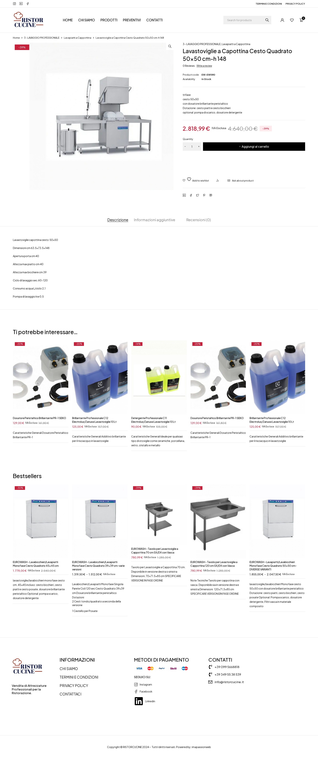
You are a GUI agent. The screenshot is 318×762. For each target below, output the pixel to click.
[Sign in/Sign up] (282, 20)
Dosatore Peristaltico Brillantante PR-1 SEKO (39, 418)
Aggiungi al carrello (255, 146)
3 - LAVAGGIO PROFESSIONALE (41, 37)
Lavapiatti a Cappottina (77, 37)
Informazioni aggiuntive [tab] (154, 220)
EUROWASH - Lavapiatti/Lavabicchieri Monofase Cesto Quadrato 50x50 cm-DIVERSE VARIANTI (273, 565)
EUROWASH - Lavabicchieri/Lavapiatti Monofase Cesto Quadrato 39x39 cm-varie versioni (98, 565)
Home (16, 37)
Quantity (188, 139)
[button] (170, 46)
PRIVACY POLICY (295, 3)
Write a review (204, 65)
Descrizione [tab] (117, 220)
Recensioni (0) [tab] (198, 220)
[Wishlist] (292, 20)
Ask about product (243, 180)
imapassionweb (201, 747)
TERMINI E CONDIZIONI (269, 3)
